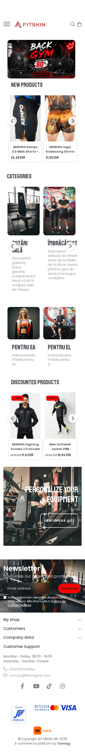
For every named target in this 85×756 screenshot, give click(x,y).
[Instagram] (63, 686)
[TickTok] (49, 686)
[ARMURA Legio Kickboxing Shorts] (60, 118)
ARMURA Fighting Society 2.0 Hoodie (25, 446)
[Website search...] (72, 24)
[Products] (6, 25)
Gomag (63, 743)
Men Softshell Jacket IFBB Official (60, 446)
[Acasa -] (29, 24)
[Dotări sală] (23, 211)
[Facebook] (23, 686)
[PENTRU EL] (59, 323)
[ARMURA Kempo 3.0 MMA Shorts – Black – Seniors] (25, 118)
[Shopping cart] (79, 24)
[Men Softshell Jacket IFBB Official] (60, 415)
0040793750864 (21, 669)
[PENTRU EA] (23, 323)
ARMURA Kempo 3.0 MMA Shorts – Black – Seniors (25, 149)
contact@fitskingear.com (29, 675)
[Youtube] (36, 686)
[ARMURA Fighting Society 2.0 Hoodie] (25, 415)
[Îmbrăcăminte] (59, 211)
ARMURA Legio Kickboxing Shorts (60, 149)
